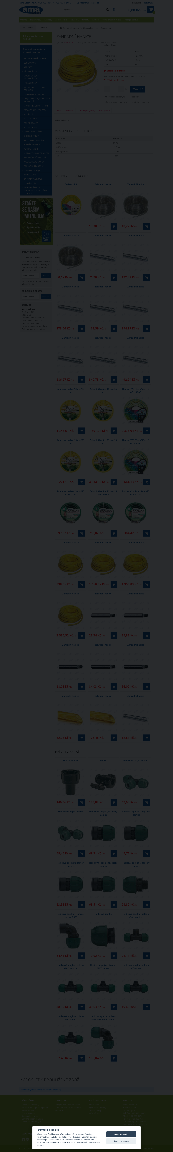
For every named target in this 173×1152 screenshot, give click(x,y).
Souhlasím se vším (121, 1134)
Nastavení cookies (121, 1141)
